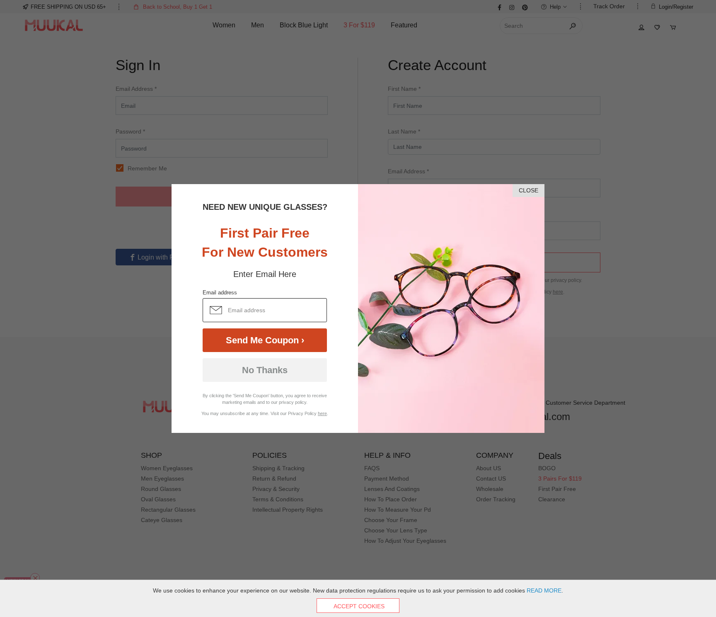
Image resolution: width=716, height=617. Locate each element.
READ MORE (544, 590)
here (322, 413)
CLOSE (528, 190)
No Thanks (265, 370)
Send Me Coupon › (265, 340)
